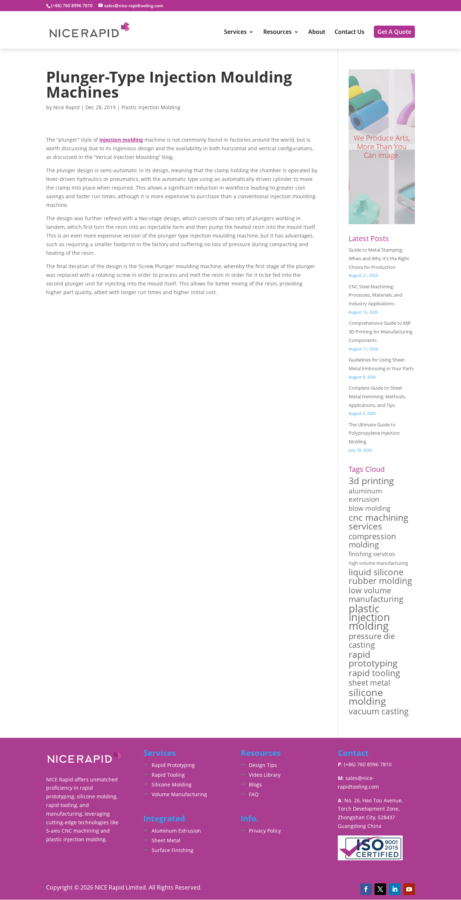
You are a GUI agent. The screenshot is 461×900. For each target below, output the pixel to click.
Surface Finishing (172, 850)
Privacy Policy (265, 830)
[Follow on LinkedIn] (394, 889)
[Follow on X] (380, 889)
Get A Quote (394, 32)
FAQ (254, 794)
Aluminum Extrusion (176, 830)
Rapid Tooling (168, 774)
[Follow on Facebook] (366, 889)
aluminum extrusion (365, 495)
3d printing (371, 480)
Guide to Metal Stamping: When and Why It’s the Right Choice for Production (379, 258)
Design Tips (263, 765)
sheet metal (369, 682)
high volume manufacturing (378, 563)
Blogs (255, 784)
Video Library (265, 774)
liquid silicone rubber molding (380, 576)
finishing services (372, 554)
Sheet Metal (166, 840)
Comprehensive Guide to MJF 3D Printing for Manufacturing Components (380, 331)
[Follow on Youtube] (409, 889)
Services (235, 32)
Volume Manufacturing (179, 794)
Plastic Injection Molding (150, 107)
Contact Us (349, 32)
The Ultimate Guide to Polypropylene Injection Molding (374, 433)
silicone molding (367, 696)
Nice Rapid (66, 107)
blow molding (369, 508)
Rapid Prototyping (173, 765)
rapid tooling (374, 673)
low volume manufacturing (376, 594)
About (316, 32)
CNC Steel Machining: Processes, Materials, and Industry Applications (375, 295)
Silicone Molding (172, 784)
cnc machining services (378, 522)
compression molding (372, 540)
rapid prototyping (373, 659)
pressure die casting (372, 640)
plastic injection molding (369, 617)
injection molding (121, 139)
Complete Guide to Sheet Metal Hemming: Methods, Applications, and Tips (377, 396)
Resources (277, 32)
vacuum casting (379, 711)
